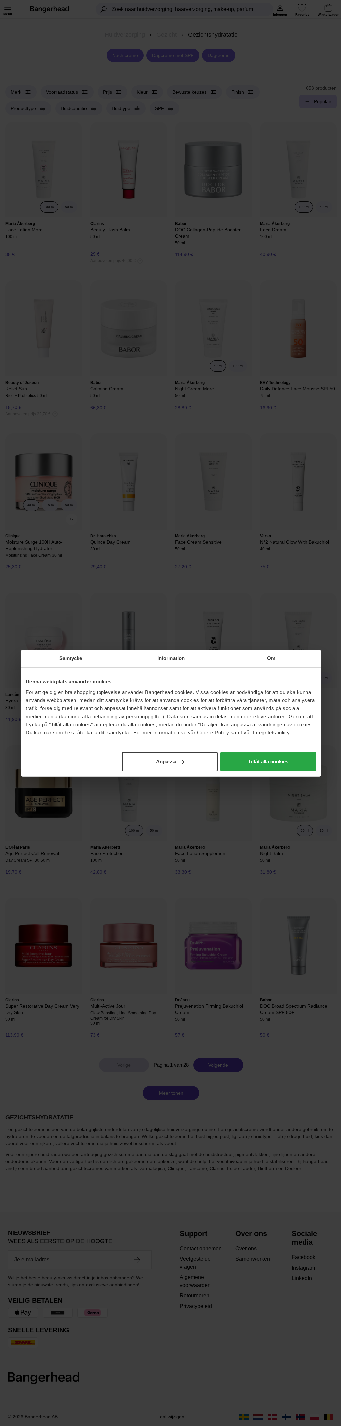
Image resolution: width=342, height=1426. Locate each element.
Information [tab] (171, 658)
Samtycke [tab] (70, 658)
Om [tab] (271, 658)
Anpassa (166, 761)
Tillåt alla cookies (268, 761)
